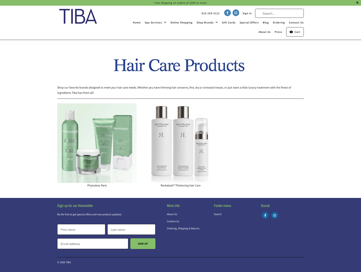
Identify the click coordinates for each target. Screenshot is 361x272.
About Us (265, 32)
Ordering (279, 22)
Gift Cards (229, 22)
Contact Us (296, 22)
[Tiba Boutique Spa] (78, 16)
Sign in (247, 13)
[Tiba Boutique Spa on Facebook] (227, 12)
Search (218, 214)
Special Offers (249, 22)
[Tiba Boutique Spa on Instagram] (236, 12)
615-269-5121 (211, 13)
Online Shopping (181, 22)
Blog (266, 22)
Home (137, 22)
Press (278, 32)
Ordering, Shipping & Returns (183, 228)
